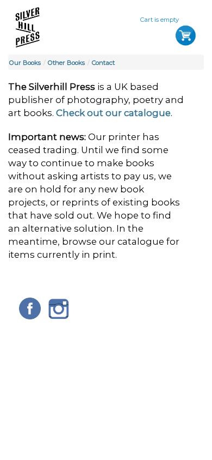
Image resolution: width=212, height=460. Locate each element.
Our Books (25, 62)
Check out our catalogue (113, 112)
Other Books (66, 62)
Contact (103, 62)
